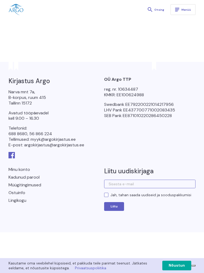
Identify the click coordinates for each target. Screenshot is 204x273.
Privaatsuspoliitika (90, 268)
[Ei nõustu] (193, 265)
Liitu (114, 206)
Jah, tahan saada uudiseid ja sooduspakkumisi (150, 194)
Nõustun (177, 265)
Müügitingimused (24, 185)
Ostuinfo (16, 192)
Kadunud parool (24, 177)
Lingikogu (17, 200)
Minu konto (19, 169)
